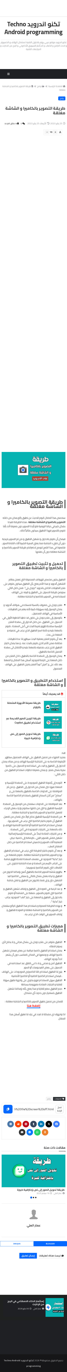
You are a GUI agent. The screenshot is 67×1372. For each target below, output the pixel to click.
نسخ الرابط (59, 1109)
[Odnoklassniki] (45, 1132)
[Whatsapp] (37, 1132)
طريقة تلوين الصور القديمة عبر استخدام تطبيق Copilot (23, 720)
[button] (63, 1177)
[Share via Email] (22, 1132)
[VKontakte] (10, 1124)
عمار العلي (33, 1225)
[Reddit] (18, 1124)
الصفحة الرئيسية (55, 86)
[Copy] (8, 1109)
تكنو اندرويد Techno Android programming (33, 28)
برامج (39, 86)
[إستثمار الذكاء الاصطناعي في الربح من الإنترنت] (55, 1307)
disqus (16, 1244)
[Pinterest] (26, 1124)
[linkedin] (41, 1124)
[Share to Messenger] (30, 1132)
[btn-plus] (55, 132)
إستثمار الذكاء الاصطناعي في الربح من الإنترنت (25, 1302)
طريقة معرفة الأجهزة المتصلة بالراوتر (24, 705)
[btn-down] (47, 132)
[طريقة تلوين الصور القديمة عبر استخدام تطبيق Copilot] (53, 722)
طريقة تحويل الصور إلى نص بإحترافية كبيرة (25, 736)
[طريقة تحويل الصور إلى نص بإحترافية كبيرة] (53, 738)
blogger (50, 1244)
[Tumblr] (33, 1124)
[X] (49, 1124)
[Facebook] (56, 1124)
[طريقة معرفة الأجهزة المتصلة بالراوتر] (53, 707)
